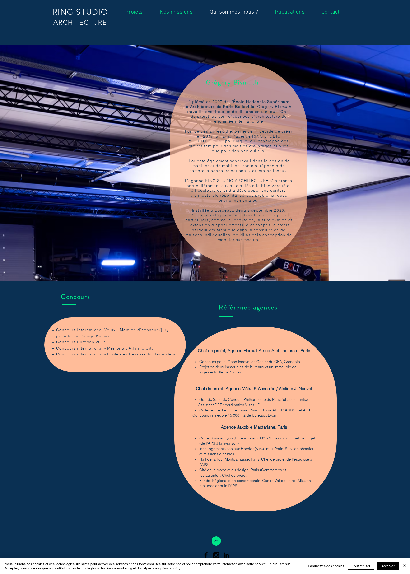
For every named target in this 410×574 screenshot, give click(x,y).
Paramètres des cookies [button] (326, 566)
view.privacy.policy (166, 568)
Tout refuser (361, 566)
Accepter (388, 566)
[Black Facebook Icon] (206, 555)
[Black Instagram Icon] (216, 555)
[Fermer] (404, 566)
